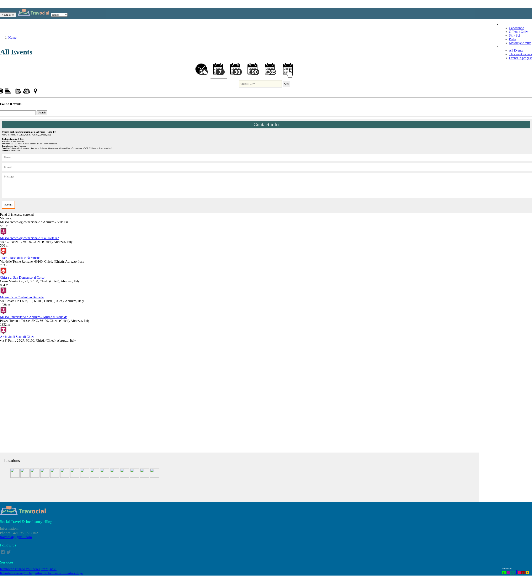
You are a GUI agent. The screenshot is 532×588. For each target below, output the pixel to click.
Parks (512, 39)
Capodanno (516, 28)
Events (505, 46)
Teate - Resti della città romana (20, 258)
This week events (520, 54)
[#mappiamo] (515, 575)
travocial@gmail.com (16, 537)
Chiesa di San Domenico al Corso (22, 277)
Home (12, 37)
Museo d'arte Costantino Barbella (22, 297)
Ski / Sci (514, 35)
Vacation (506, 24)
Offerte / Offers (519, 31)
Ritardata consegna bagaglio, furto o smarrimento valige (41, 573)
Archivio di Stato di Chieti (17, 336)
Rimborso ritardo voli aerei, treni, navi (28, 569)
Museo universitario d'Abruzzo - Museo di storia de (33, 317)
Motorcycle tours (520, 43)
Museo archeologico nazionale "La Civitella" (29, 238)
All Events (516, 50)
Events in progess (520, 58)
